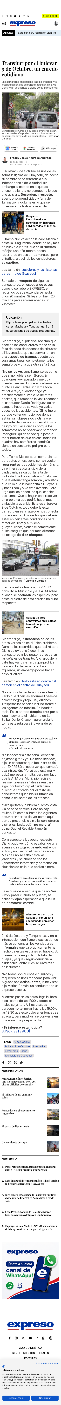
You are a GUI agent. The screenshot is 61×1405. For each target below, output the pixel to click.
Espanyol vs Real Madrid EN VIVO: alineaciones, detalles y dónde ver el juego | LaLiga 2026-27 (31, 1227)
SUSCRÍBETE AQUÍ (16, 1031)
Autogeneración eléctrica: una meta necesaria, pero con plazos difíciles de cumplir (19, 1081)
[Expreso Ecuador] (30, 1328)
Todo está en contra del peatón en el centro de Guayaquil (29, 683)
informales (39, 1046)
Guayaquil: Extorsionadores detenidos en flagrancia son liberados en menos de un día (41, 223)
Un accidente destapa (14, 1142)
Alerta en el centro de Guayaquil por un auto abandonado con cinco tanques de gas (40, 919)
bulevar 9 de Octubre (17, 1046)
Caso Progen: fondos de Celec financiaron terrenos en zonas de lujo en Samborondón (28, 1213)
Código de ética (30, 1347)
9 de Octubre (22, 1042)
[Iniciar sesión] (56, 24)
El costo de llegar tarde (15, 1126)
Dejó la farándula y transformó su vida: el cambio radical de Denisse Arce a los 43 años (32, 1182)
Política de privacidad (47, 1363)
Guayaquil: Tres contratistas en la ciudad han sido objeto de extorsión (41, 622)
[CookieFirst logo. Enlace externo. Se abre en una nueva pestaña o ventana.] (3, 1366)
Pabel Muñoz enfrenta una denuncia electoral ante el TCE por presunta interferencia (30, 1168)
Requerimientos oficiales (30, 1353)
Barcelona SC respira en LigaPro (37, 32)
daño (24, 1051)
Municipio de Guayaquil (18, 1055)
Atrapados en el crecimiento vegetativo (18, 1112)
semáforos (11, 1051)
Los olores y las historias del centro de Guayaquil (29, 272)
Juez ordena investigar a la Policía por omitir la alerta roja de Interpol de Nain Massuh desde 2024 (30, 1198)
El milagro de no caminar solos (17, 1096)
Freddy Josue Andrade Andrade (31, 158)
